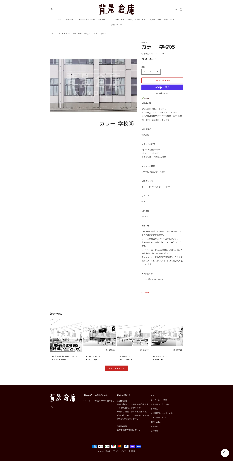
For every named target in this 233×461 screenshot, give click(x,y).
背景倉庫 (107, 451)
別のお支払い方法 (162, 93)
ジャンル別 (61, 33)
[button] (52, 9)
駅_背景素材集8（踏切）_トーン (64, 356)
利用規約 (154, 426)
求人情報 (154, 430)
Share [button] (146, 292)
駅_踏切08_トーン (93, 356)
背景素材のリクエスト (160, 404)
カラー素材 (72, 33)
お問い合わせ (156, 422)
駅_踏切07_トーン (126, 356)
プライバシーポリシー (160, 417)
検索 (152, 395)
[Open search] (225, 453)
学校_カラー (88, 33)
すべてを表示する (116, 368)
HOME (52, 33)
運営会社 (154, 408)
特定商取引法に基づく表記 (162, 413)
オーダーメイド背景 (159, 400)
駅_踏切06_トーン (160, 356)
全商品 (80, 33)
